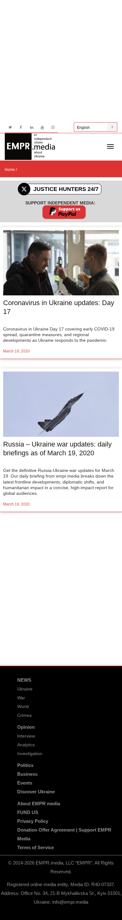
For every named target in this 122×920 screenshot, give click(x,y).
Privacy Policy (32, 821)
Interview (26, 735)
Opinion (26, 727)
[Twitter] (10, 127)
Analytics (26, 744)
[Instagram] (53, 127)
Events (24, 782)
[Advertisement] (61, 61)
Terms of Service (35, 847)
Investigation (29, 753)
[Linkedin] (31, 127)
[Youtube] (42, 127)
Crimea (24, 715)
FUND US (27, 812)
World (23, 706)
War (21, 697)
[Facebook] (21, 127)
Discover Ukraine (36, 791)
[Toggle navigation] (110, 146)
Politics (25, 765)
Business (27, 774)
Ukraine (25, 688)
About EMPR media (38, 803)
